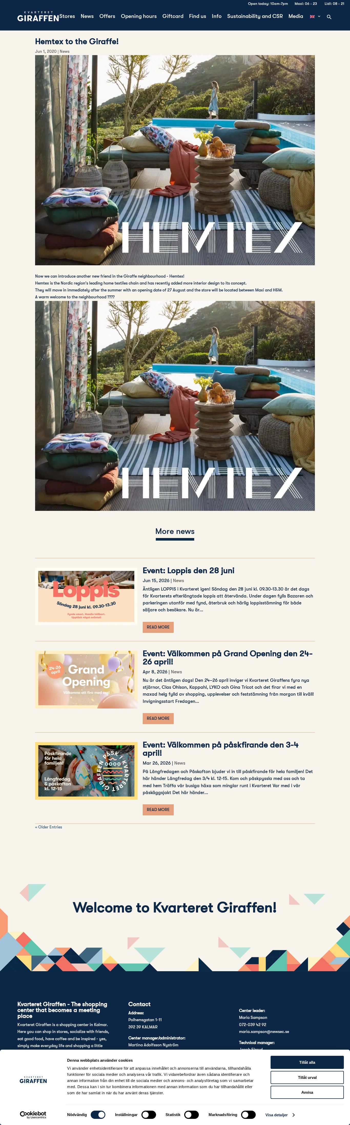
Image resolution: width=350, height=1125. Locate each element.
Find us (197, 16)
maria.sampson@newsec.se (264, 1031)
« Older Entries (48, 827)
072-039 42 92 (252, 1024)
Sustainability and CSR (255, 16)
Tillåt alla (307, 1062)
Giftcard (172, 16)
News (87, 16)
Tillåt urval (307, 1077)
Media (296, 16)
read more (158, 627)
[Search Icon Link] (329, 17)
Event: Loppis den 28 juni (188, 570)
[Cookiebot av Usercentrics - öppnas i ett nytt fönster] (33, 1115)
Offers (107, 16)
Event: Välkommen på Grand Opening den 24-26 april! (228, 657)
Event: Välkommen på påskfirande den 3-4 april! (221, 749)
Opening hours (139, 16)
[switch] (148, 1115)
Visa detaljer (276, 1115)
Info (217, 16)
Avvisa (307, 1092)
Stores (67, 16)
